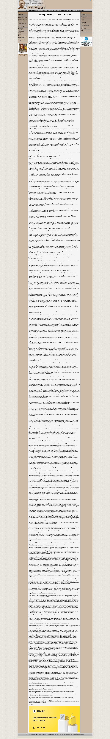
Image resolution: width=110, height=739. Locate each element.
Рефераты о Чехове (22, 26)
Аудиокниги (20, 28)
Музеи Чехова (21, 29)
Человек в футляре (85, 31)
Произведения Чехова (22, 17)
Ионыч (82, 19)
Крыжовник (83, 22)
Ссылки (19, 34)
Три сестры (83, 28)
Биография (35, 10)
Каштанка (83, 20)
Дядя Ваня (83, 17)
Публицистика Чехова (22, 19)
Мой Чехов (29, 10)
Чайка (82, 30)
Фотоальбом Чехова (22, 23)
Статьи (19, 40)
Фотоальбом (58, 10)
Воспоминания (66, 10)
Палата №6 (83, 23)
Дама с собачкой (84, 16)
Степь (82, 27)
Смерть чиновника (85, 25)
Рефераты (73, 10)
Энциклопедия (80, 10)
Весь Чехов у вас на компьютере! (23, 55)
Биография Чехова (22, 16)
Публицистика (50, 10)
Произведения (42, 10)
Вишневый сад (84, 14)
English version (21, 38)
